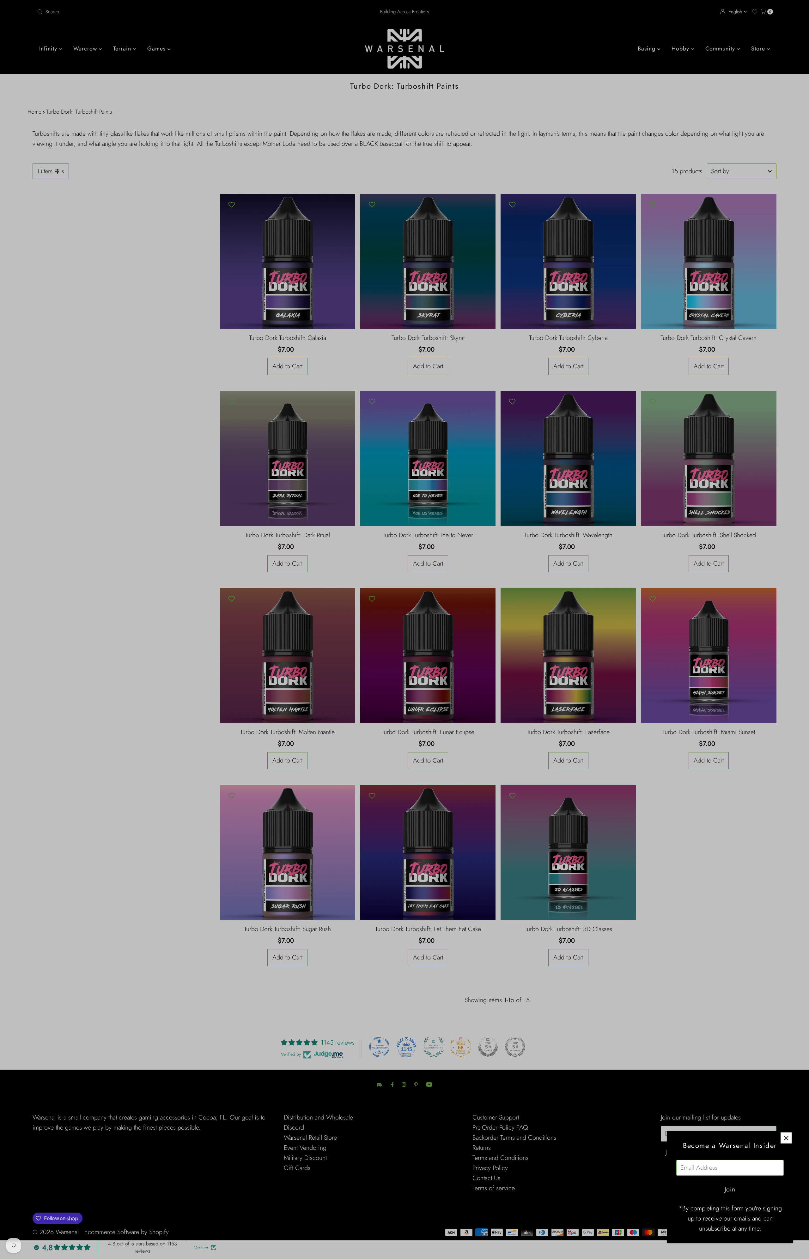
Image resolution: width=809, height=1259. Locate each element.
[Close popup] (786, 1137)
